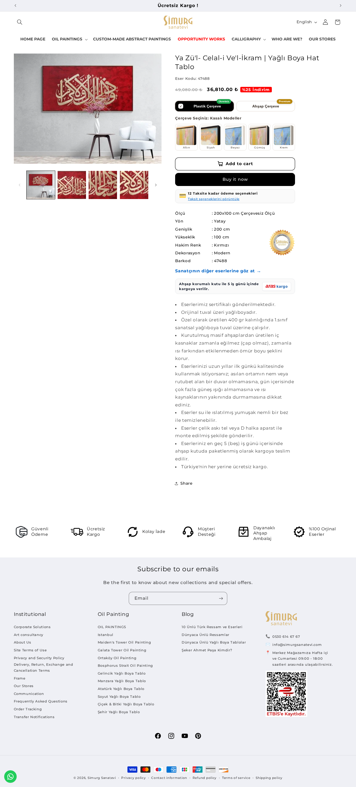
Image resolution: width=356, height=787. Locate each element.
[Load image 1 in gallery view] (41, 185)
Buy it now (235, 179)
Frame (20, 678)
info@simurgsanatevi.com (297, 644)
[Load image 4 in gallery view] (134, 185)
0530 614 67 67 (286, 636)
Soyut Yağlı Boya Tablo (119, 696)
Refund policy (205, 778)
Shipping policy (269, 778)
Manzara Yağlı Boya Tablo (122, 681)
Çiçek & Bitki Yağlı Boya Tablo (126, 704)
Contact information (169, 778)
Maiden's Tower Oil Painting (124, 642)
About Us (22, 642)
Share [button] (186, 483)
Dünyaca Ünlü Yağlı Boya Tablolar (214, 642)
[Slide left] (19, 185)
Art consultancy (28, 635)
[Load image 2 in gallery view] (72, 185)
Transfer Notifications (34, 717)
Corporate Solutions (32, 627)
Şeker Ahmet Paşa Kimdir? (207, 650)
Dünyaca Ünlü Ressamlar (205, 635)
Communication (29, 694)
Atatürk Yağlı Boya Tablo (121, 689)
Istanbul (105, 635)
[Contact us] (10, 776)
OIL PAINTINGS (112, 627)
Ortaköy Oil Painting (117, 658)
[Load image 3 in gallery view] (103, 185)
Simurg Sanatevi (102, 778)
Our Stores (24, 686)
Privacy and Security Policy (39, 658)
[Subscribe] (221, 598)
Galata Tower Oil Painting (122, 650)
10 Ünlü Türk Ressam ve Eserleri (212, 627)
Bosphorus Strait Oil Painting (125, 665)
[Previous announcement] (15, 5)
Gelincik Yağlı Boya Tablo (122, 673)
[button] (20, 22)
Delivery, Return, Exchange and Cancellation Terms (43, 667)
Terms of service (236, 778)
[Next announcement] (340, 5)
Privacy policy (133, 778)
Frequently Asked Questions (40, 701)
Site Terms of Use (30, 650)
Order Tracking (28, 709)
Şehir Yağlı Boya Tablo (119, 712)
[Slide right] (156, 185)
